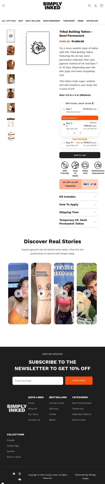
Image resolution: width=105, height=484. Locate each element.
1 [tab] (59, 327)
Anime (81, 21)
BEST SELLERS (33, 21)
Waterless (92, 21)
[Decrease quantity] (68, 133)
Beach (52, 420)
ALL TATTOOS (9, 21)
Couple (10, 440)
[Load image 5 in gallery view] (11, 93)
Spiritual (53, 408)
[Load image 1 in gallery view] (11, 36)
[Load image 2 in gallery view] (11, 50)
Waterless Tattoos (81, 414)
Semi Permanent (51, 21)
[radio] (80, 110)
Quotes (10, 451)
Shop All (32, 408)
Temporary (69, 21)
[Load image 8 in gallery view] (11, 136)
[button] (3, 6)
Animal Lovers (56, 403)
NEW (20, 21)
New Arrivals (78, 420)
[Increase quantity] (80, 133)
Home (31, 403)
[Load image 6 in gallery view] (11, 108)
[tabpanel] (18, 293)
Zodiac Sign (13, 445)
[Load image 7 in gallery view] (11, 122)
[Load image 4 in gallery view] (11, 79)
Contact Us (34, 420)
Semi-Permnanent (82, 403)
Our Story (33, 414)
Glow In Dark (14, 457)
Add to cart (80, 155)
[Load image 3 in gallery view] (11, 65)
